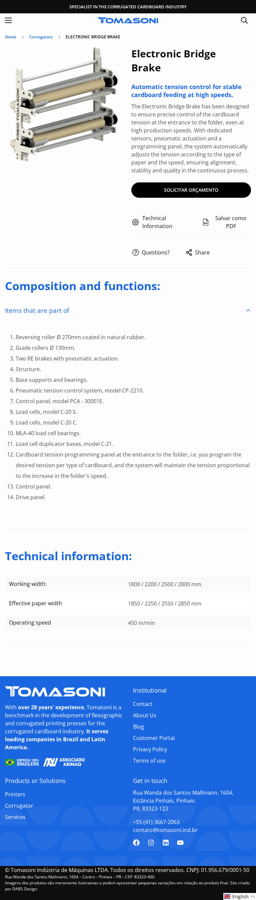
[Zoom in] (113, 59)
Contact (143, 704)
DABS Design (24, 889)
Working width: (28, 584)
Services (15, 817)
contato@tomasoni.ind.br (165, 830)
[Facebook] (136, 842)
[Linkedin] (165, 842)
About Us (144, 715)
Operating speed (30, 622)
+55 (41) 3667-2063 (156, 822)
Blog (138, 726)
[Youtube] (180, 842)
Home (10, 37)
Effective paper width (35, 603)
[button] (239, 896)
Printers (15, 794)
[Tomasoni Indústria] (128, 20)
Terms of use (149, 760)
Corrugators (41, 37)
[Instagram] (151, 842)
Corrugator (19, 805)
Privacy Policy (150, 749)
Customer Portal (154, 738)
